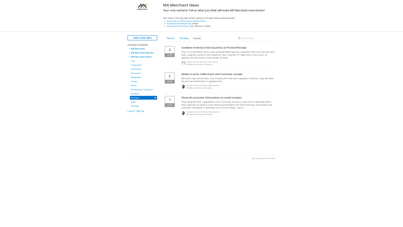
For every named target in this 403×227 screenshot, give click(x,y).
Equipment (136, 77)
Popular (197, 38)
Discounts (135, 73)
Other (133, 85)
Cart (133, 61)
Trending (183, 38)
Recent (171, 38)
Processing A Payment (142, 89)
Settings (135, 106)
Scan (133, 102)
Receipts (143, 97)
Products (135, 93)
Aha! (273, 158)
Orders (134, 81)
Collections (136, 65)
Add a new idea (142, 37)
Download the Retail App (179, 23)
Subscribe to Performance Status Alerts (186, 21)
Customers (136, 69)
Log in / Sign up (136, 110)
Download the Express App (180, 26)
